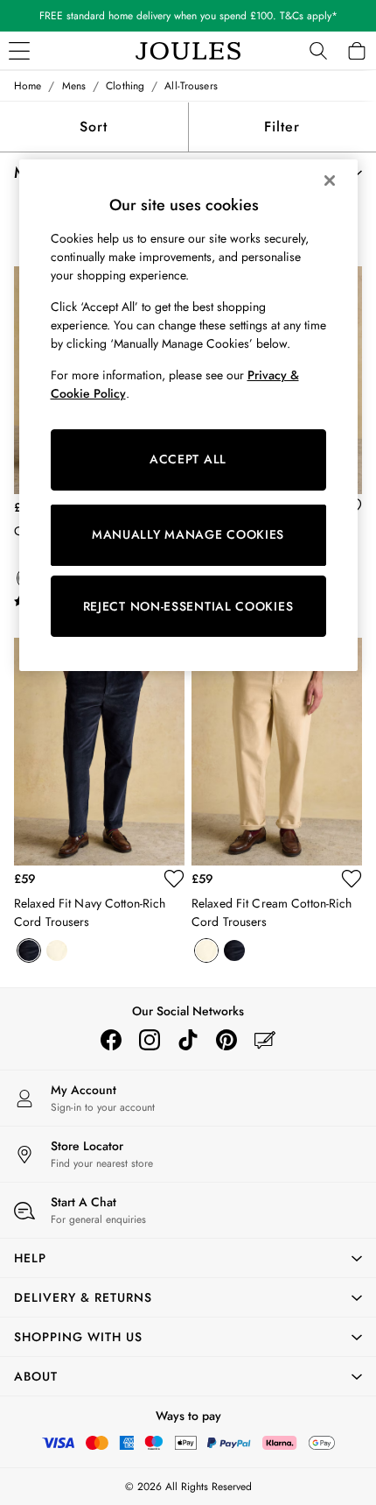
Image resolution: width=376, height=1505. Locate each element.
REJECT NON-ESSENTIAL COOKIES (188, 606)
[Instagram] (149, 1040)
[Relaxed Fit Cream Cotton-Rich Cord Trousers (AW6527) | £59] (276, 752)
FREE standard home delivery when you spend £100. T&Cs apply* (188, 16)
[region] (188, 415)
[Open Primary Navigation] (19, 50)
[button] (188, 1258)
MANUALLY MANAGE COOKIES (188, 534)
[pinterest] (226, 1040)
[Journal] (265, 1040)
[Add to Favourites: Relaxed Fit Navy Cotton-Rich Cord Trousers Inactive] (174, 878)
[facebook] (111, 1040)
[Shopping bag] (357, 51)
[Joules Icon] (188, 51)
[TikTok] (188, 1040)
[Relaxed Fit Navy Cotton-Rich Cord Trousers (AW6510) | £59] (99, 752)
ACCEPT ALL (188, 459)
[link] (318, 51)
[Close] (329, 180)
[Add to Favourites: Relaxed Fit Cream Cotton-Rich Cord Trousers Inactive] (351, 878)
